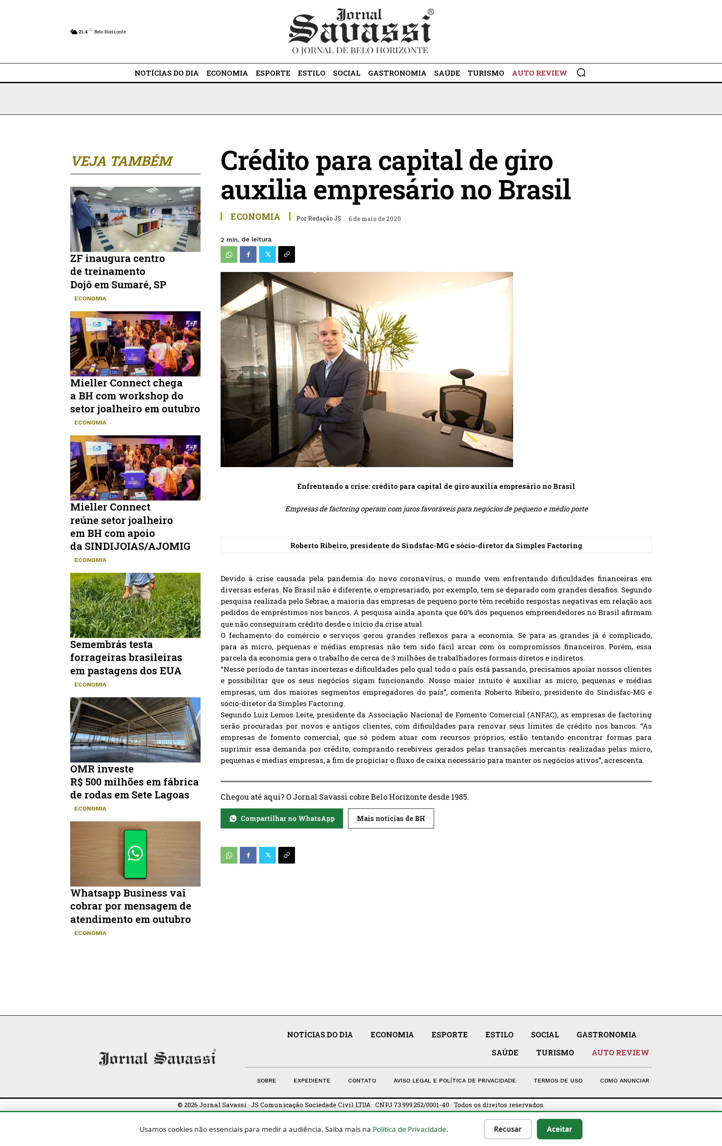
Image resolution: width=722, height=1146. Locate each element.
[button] (581, 72)
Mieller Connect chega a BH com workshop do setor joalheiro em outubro (135, 395)
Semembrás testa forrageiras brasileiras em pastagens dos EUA (126, 657)
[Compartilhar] (286, 254)
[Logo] (361, 31)
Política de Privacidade (409, 1129)
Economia (90, 298)
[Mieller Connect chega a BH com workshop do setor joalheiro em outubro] (135, 343)
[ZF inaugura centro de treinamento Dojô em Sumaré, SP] (135, 219)
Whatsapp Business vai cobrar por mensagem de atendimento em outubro (130, 905)
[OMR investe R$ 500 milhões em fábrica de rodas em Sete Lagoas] (135, 729)
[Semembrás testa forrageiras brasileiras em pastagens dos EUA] (135, 605)
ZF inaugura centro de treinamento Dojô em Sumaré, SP (118, 271)
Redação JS (324, 218)
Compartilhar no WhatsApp (288, 818)
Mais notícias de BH (391, 818)
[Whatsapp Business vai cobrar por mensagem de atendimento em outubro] (135, 854)
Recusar (508, 1129)
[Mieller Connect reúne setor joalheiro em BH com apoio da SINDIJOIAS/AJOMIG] (135, 468)
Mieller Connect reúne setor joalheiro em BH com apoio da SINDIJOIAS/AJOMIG (130, 526)
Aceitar (559, 1129)
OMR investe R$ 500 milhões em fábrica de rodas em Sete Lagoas (134, 781)
